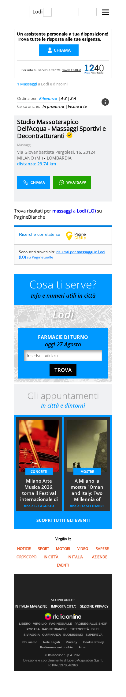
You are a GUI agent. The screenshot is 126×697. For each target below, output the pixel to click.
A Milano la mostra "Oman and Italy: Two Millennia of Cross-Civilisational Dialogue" (87, 490)
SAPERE (102, 548)
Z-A (73, 98)
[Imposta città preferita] (21, 11)
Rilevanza (48, 98)
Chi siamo (29, 642)
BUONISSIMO (73, 634)
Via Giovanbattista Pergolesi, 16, (50, 152)
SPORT (43, 548)
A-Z (64, 98)
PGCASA (33, 629)
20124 (89, 152)
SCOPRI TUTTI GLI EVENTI (63, 520)
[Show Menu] (105, 12)
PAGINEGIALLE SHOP (91, 623)
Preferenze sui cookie (56, 647)
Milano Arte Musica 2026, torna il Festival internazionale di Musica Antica (39, 490)
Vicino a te (77, 106)
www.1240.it (71, 70)
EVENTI (63, 565)
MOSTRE (87, 471)
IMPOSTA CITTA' (63, 606)
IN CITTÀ (51, 556)
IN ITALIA (75, 556)
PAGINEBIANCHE (55, 629)
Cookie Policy (93, 642)
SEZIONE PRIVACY (94, 606)
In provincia (53, 106)
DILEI (95, 629)
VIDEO (82, 548)
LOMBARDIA (59, 158)
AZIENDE (99, 556)
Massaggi (24, 144)
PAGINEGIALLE (60, 623)
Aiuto (82, 647)
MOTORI (63, 548)
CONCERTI (39, 471)
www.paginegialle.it (80, 235)
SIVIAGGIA (32, 634)
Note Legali (51, 642)
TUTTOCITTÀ (79, 629)
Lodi (37, 11)
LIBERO (25, 623)
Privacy (71, 642)
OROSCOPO (26, 556)
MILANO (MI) (30, 158)
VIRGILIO (40, 623)
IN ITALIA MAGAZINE (31, 606)
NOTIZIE (24, 548)
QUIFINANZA (51, 634)
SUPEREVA (94, 634)
